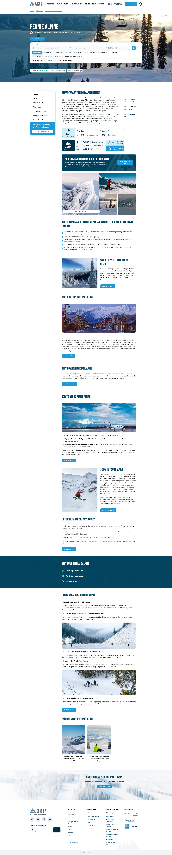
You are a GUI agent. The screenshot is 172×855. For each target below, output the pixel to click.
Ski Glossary (109, 839)
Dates (70, 45)
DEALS (87, 4)
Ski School (103, 52)
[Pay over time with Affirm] (75, 70)
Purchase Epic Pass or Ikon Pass (112, 830)
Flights (48, 52)
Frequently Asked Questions (73, 822)
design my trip (69, 460)
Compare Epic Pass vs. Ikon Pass (112, 835)
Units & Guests (109, 45)
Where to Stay (38, 103)
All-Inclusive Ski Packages (110, 825)
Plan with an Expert (125, 162)
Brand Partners (91, 825)
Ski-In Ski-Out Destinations (110, 820)
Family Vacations (39, 111)
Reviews (70, 832)
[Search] (134, 48)
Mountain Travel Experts (96, 116)
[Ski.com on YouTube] (50, 819)
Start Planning (69, 384)
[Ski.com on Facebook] (32, 819)
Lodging (38, 52)
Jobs (69, 835)
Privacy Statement (73, 842)
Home (32, 11)
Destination (35, 45)
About (35, 94)
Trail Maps (37, 107)
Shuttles (78, 52)
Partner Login (91, 819)
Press (69, 829)
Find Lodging (68, 356)
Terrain (35, 98)
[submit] (56, 829)
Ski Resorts (39, 11)
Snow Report (38, 120)
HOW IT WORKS (98, 4)
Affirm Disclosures (92, 829)
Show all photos (83, 211)
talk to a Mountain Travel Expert (100, 541)
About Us (70, 818)
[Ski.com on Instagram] (44, 819)
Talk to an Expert (43, 131)
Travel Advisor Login (93, 816)
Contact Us (71, 826)
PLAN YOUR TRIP (63, 4)
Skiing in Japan (110, 813)
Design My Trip (37, 39)
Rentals (114, 52)
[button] (80, 194)
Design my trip (131, 4)
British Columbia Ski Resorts (53, 11)
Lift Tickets (91, 52)
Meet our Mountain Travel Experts (73, 813)
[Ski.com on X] (38, 819)
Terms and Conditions (74, 839)
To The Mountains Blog (111, 843)
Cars (69, 52)
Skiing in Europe (110, 816)
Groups (89, 822)
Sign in (50, 60)
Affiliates (89, 813)
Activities (59, 52)
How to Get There (40, 115)
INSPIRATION (77, 4)
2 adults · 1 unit (112, 48)
